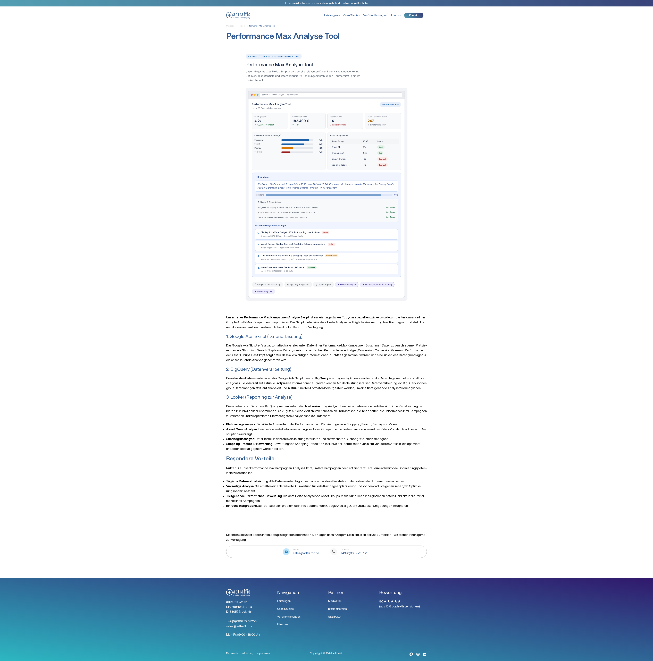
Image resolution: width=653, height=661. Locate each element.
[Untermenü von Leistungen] (339, 15)
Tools (240, 26)
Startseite (231, 26)
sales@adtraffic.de (306, 553)
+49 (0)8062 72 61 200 (355, 553)
